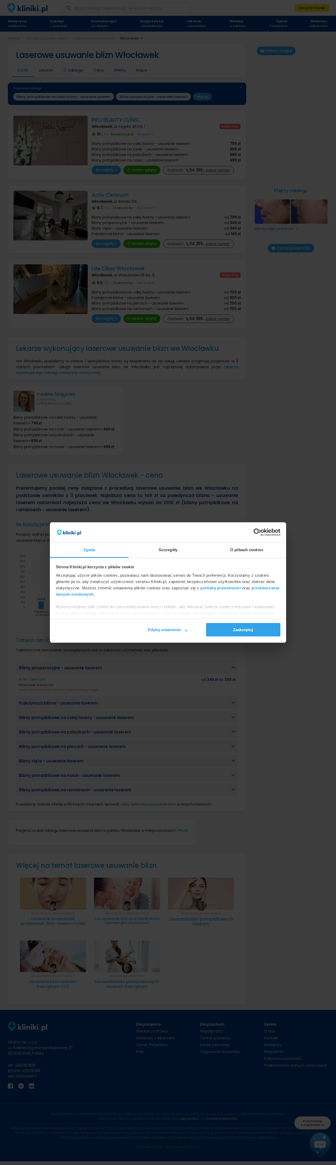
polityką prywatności (220, 588)
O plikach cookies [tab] (246, 550)
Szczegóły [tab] (168, 550)
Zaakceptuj (243, 629)
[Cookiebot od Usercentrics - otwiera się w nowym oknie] (257, 532)
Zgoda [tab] (89, 550)
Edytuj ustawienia (164, 629)
